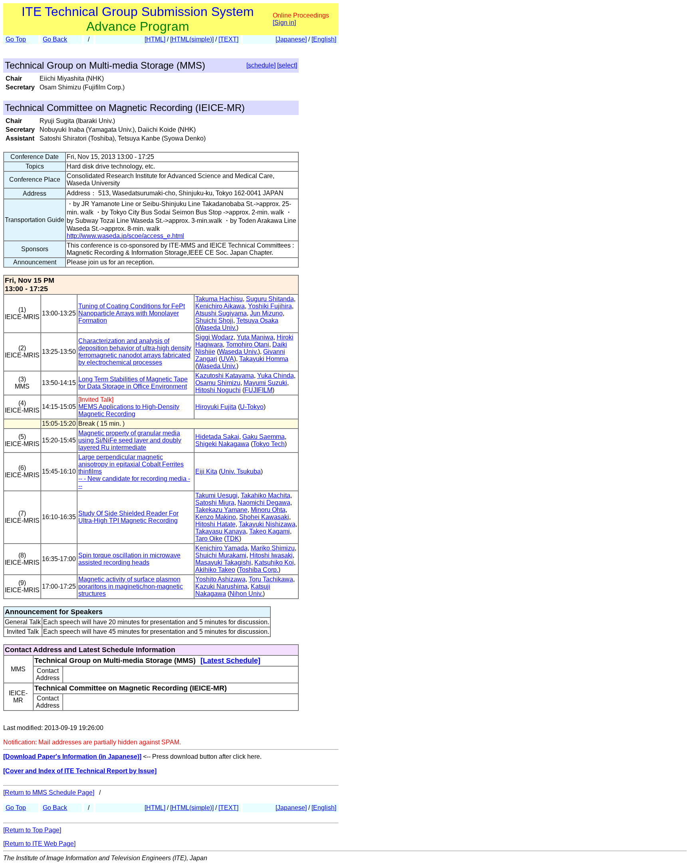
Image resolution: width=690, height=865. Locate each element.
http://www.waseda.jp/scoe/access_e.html (125, 235)
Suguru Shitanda (270, 299)
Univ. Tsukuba (241, 471)
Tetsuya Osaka (257, 320)
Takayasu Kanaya (220, 531)
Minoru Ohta (268, 509)
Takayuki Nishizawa (267, 524)
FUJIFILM (258, 390)
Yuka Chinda (275, 375)
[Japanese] (291, 39)
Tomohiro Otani (247, 344)
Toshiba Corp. (258, 569)
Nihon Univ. (246, 593)
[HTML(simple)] (192, 39)
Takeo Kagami (269, 531)
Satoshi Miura (214, 502)
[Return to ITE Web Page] (39, 843)
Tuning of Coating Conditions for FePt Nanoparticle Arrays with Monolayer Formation (131, 313)
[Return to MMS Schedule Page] (48, 792)
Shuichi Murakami (220, 555)
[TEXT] (228, 39)
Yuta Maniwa (255, 337)
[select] (287, 65)
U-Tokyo (252, 406)
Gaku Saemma (263, 436)
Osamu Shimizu (217, 382)
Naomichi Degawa (264, 502)
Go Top (16, 39)
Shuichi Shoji (214, 320)
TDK (232, 538)
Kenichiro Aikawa (220, 306)
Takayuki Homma (263, 358)
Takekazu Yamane (221, 509)
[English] (323, 39)
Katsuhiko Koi (274, 562)
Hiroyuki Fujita (215, 406)
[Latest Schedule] (230, 661)
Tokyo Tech (269, 443)
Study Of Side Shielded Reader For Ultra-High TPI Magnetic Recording (128, 517)
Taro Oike (208, 538)
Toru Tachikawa (271, 579)
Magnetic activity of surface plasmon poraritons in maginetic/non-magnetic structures (130, 586)
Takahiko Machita (265, 495)
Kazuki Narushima (221, 586)
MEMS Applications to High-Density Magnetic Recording (128, 410)
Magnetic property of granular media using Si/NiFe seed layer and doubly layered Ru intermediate (129, 440)
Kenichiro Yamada (221, 548)
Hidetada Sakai (217, 436)
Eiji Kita (206, 471)
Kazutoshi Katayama (224, 375)
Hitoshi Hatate (215, 524)
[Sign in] (284, 22)
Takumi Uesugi (216, 495)
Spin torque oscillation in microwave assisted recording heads (129, 559)
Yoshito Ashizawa (220, 579)
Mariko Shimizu (273, 548)
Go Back (55, 39)
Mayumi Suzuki (265, 382)
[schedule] (261, 65)
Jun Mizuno (266, 313)
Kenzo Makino (215, 517)
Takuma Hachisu (219, 299)
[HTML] (155, 39)
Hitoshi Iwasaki (271, 555)
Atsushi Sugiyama (221, 313)
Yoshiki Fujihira (270, 306)
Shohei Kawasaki (264, 517)
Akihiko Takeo (215, 569)
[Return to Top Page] (32, 830)
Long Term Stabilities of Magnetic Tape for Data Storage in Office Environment (133, 383)
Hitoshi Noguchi (218, 390)
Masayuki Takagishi (223, 562)
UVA (227, 358)
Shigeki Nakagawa (222, 443)
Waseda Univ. (216, 327)
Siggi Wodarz (214, 337)
